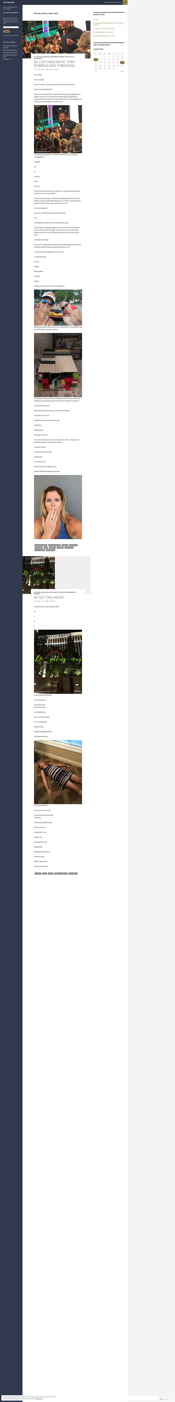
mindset (62, 57)
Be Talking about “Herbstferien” (104, 32)
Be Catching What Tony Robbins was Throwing (55, 64)
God (46, 592)
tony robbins (40, 550)
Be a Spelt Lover (7, 59)
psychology (69, 57)
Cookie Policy (39, 1398)
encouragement (53, 57)
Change (65, 545)
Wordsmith (38, 58)
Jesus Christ (53, 592)
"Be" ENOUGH (9, 2)
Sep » (122, 71)
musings (60, 547)
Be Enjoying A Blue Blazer (10, 50)
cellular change (54, 545)
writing (37, 594)
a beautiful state (41, 545)
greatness (39, 547)
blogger (43, 57)
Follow (6, 31)
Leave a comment (54, 69)
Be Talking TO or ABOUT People (104, 28)
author (37, 57)
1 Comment (51, 601)
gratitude (73, 545)
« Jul (95, 71)
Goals (43, 592)
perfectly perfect (61, 873)
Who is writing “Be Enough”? (112, 2)
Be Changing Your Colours (10, 52)
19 (122, 62)
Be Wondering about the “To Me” (104, 36)
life (46, 547)
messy (51, 873)
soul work (69, 547)
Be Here (96, 19)
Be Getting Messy (49, 597)
